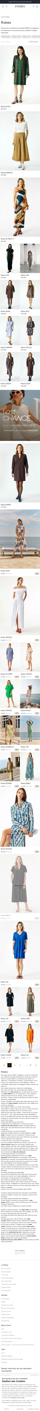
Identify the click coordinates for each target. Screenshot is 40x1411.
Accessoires (5, 1321)
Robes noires (26, 36)
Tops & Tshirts (6, 1311)
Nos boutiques (6, 1272)
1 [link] (9, 1065)
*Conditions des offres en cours (11, 1338)
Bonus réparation (6, 1341)
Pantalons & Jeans (7, 1305)
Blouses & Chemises (8, 1308)
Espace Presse (6, 1287)
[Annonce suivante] (37, 2)
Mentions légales (6, 1356)
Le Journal (4, 1275)
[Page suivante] (36, 1065)
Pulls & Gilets (5, 1314)
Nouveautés (5, 1299)
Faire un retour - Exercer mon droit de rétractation (17, 1345)
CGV (2, 1353)
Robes (3, 1302)
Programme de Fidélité (8, 1284)
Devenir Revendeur (7, 1278)
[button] (3, 6)
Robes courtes (16, 36)
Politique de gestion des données (12, 1359)
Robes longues (6, 36)
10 (30, 1065)
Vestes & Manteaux (7, 1318)
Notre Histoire (5, 1268)
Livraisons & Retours (8, 1335)
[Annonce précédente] (3, 2)
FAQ (2, 1329)
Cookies (4, 1362)
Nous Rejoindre (6, 1281)
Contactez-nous (6, 1332)
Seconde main (6, 1290)
